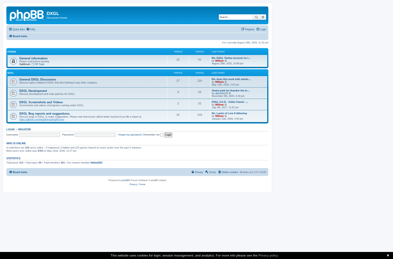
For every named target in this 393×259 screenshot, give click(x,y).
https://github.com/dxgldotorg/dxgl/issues (41, 119)
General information (33, 58)
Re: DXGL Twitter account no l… (231, 58)
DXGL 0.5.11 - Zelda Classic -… (230, 102)
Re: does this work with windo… (231, 79)
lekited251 (97, 162)
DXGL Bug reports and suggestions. (44, 113)
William (219, 60)
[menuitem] (30, 29)
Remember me (151, 134)
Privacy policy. (268, 255)
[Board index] (27, 15)
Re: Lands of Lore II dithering (229, 113)
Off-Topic (39, 64)
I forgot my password (129, 134)
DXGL (11, 73)
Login (10, 129)
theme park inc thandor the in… (231, 90)
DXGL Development (33, 91)
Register (24, 129)
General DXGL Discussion (37, 79)
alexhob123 (221, 93)
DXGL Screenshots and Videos (41, 102)
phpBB (125, 180)
